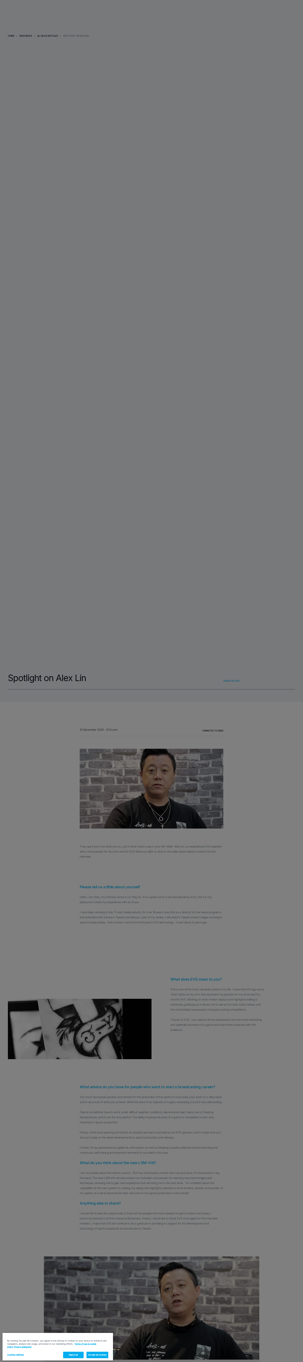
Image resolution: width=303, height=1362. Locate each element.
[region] (58, 1346)
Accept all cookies (97, 1354)
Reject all (73, 1354)
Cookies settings (15, 1354)
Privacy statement (22, 1347)
